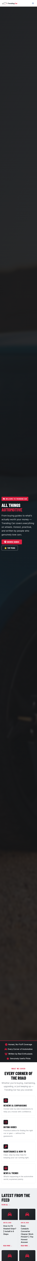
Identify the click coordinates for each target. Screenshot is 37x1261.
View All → (6, 1205)
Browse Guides (13, 542)
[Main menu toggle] (33, 3)
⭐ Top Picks (9, 548)
